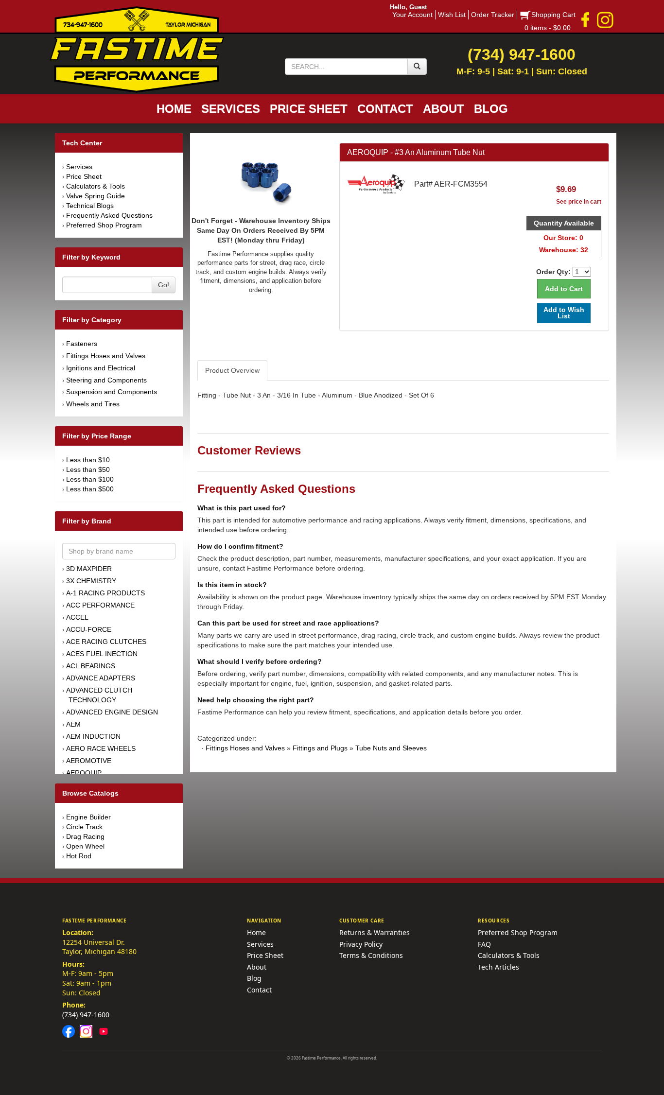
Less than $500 (90, 489)
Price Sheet (84, 176)
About (256, 967)
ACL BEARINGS (90, 666)
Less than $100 (90, 479)
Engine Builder (88, 817)
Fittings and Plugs (320, 748)
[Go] (417, 66)
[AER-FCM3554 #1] (260, 178)
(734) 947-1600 (85, 1014)
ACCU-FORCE (88, 629)
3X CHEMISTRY (91, 581)
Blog (254, 978)
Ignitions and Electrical (100, 368)
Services (79, 167)
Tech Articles (498, 967)
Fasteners (81, 344)
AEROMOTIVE (88, 761)
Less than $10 (88, 460)
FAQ (484, 944)
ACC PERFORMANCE (100, 605)
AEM (73, 724)
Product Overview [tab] (232, 370)
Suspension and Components (111, 392)
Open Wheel (85, 846)
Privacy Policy (361, 944)
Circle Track (84, 827)
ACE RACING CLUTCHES (106, 641)
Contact (259, 989)
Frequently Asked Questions (109, 215)
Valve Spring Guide (95, 196)
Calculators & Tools (95, 186)
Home (256, 932)
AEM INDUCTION (93, 736)
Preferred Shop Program (104, 225)
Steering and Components (106, 380)
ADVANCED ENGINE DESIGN (112, 712)
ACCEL (77, 617)
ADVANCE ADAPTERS (100, 678)
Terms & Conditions (371, 955)
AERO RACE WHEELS (101, 748)
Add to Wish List (563, 313)
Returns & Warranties (374, 932)
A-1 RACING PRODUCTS (105, 593)
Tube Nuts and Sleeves (391, 748)
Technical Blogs (90, 205)
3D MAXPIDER (89, 569)
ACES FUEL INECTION (102, 654)
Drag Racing (85, 836)
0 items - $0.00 (547, 28)
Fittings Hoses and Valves (105, 356)
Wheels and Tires (93, 404)
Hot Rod (78, 856)
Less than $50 (88, 469)
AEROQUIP (84, 773)
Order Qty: (553, 272)
